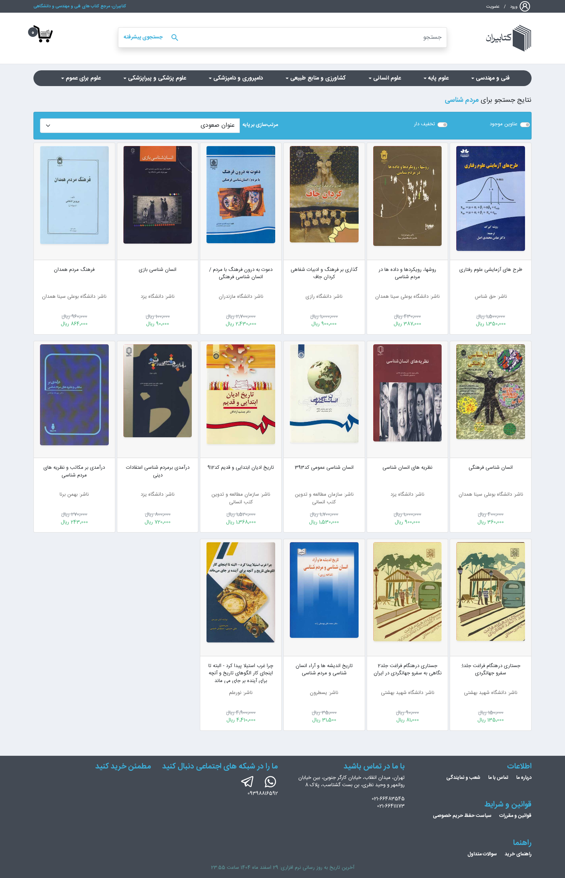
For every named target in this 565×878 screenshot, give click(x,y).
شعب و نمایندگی (463, 777)
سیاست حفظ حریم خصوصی (462, 816)
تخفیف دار (424, 124)
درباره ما (524, 777)
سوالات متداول (482, 854)
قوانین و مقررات (515, 816)
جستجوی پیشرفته (143, 37)
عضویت (493, 6)
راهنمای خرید (518, 854)
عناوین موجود (503, 124)
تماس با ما (498, 777)
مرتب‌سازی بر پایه (260, 125)
